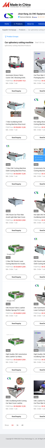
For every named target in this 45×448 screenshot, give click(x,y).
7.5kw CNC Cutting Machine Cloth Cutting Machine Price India (16, 170)
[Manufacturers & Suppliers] (16, 4)
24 (12, 425)
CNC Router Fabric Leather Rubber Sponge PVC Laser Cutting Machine (15, 310)
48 (22, 425)
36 (17, 425)
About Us (30, 24)
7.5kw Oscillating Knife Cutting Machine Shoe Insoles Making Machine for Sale (16, 124)
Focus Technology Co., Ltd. (29, 439)
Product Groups (12, 36)
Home (7, 24)
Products (19, 24)
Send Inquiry (16, 91)
